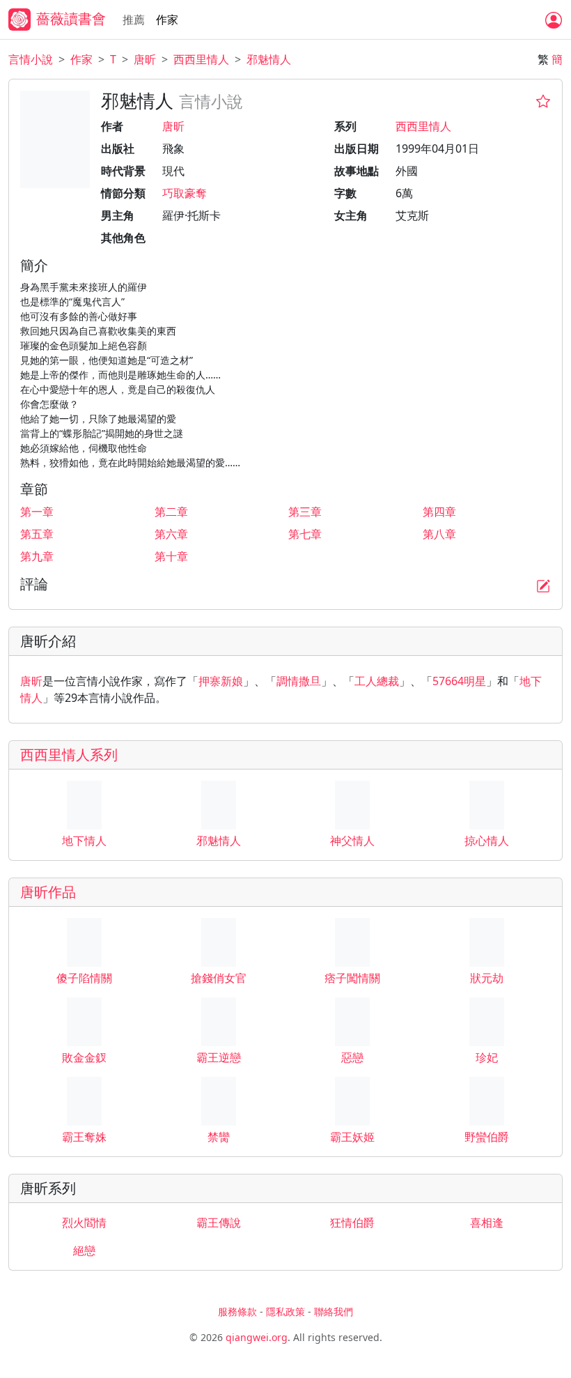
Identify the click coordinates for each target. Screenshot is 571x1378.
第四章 (439, 511)
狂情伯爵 (352, 1222)
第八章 (439, 534)
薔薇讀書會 (71, 18)
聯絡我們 (333, 1311)
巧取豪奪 (184, 193)
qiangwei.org (257, 1337)
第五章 (37, 534)
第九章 (37, 556)
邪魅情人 (269, 59)
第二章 (171, 511)
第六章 (171, 534)
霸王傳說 (218, 1222)
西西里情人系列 (69, 754)
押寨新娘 (220, 681)
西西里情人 (201, 59)
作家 (167, 19)
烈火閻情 (84, 1222)
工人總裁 (376, 681)
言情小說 (30, 59)
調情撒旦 (298, 681)
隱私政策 (285, 1311)
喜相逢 (486, 1222)
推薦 (134, 19)
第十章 (171, 556)
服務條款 (237, 1311)
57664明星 (459, 681)
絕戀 (84, 1250)
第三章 (305, 511)
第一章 (37, 511)
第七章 (305, 534)
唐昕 (145, 59)
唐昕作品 (48, 891)
